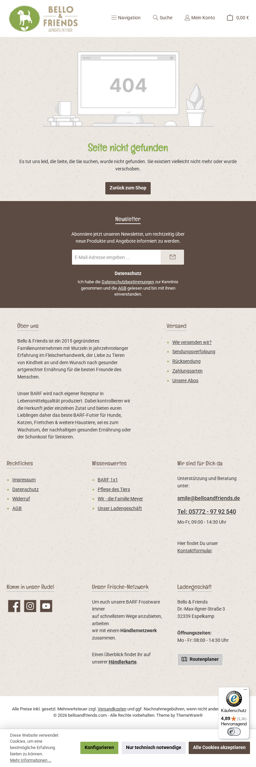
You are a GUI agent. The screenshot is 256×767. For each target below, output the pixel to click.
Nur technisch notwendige (153, 747)
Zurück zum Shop (128, 188)
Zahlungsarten (187, 371)
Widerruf (21, 499)
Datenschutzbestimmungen (128, 281)
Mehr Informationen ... (30, 760)
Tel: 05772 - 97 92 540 (206, 511)
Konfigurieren (99, 747)
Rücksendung (186, 361)
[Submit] (172, 257)
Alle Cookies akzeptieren (219, 747)
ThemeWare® (189, 715)
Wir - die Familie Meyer (120, 499)
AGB (122, 288)
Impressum (24, 480)
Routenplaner (204, 659)
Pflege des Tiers (114, 489)
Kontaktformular (194, 551)
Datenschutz (25, 489)
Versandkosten (112, 708)
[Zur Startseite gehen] (43, 18)
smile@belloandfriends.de (208, 498)
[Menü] (245, 691)
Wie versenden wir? (192, 342)
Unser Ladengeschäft (120, 508)
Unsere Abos (185, 381)
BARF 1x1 (108, 480)
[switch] (234, 732)
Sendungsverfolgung (193, 352)
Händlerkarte (123, 662)
